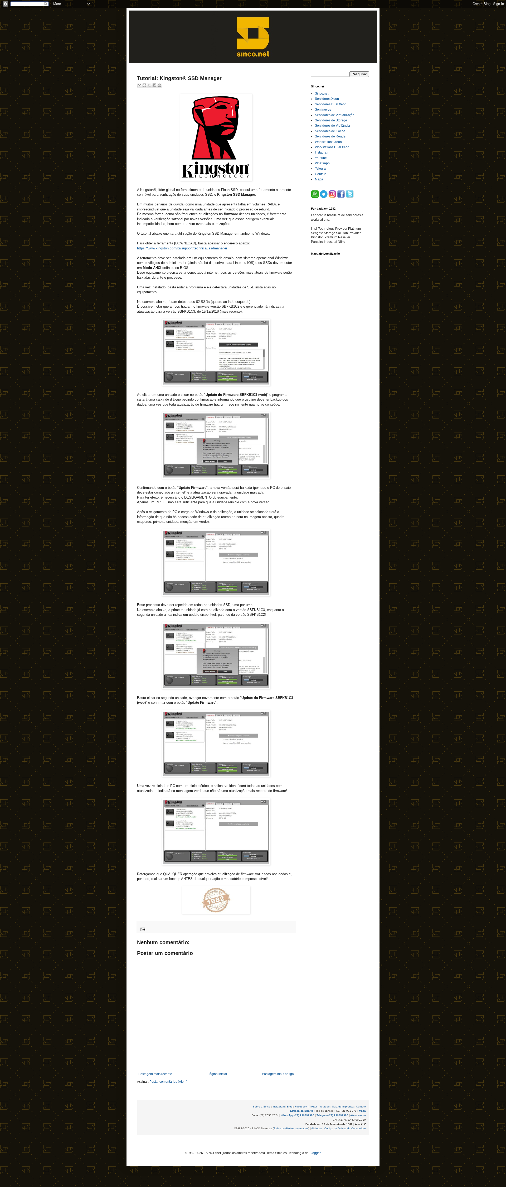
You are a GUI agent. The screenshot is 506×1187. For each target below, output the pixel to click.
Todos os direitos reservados (291, 1128)
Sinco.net (321, 93)
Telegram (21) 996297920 (332, 1115)
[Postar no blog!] (144, 85)
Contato (320, 174)
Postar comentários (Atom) (168, 1081)
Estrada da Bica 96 (302, 1110)
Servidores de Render (331, 136)
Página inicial (217, 1074)
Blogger (314, 1153)
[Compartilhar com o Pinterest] (159, 85)
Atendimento (358, 1115)
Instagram (322, 152)
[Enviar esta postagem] (142, 928)
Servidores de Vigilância (332, 125)
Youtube (321, 158)
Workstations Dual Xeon (332, 147)
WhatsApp (322, 163)
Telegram (321, 168)
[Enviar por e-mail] (139, 85)
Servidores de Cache (330, 131)
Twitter (313, 1106)
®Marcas (317, 1128)
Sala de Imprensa (343, 1106)
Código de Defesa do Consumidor (345, 1128)
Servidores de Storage (331, 120)
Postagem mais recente (155, 1074)
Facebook (301, 1106)
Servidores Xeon (327, 99)
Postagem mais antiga (278, 1074)
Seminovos (323, 109)
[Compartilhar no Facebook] (154, 85)
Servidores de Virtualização (334, 115)
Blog (290, 1106)
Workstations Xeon (328, 142)
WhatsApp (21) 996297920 (297, 1115)
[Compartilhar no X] (149, 85)
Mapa (319, 179)
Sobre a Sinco (261, 1106)
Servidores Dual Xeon (331, 104)
